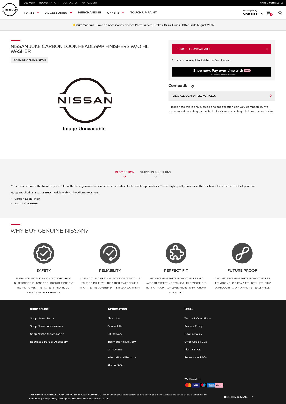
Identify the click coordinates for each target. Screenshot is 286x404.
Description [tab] (124, 172)
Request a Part (49, 2)
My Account (89, 2)
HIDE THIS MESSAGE (236, 397)
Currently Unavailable (193, 49)
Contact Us (70, 2)
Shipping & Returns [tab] (155, 172)
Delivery (29, 2)
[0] (268, 12)
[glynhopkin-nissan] (9, 9)
